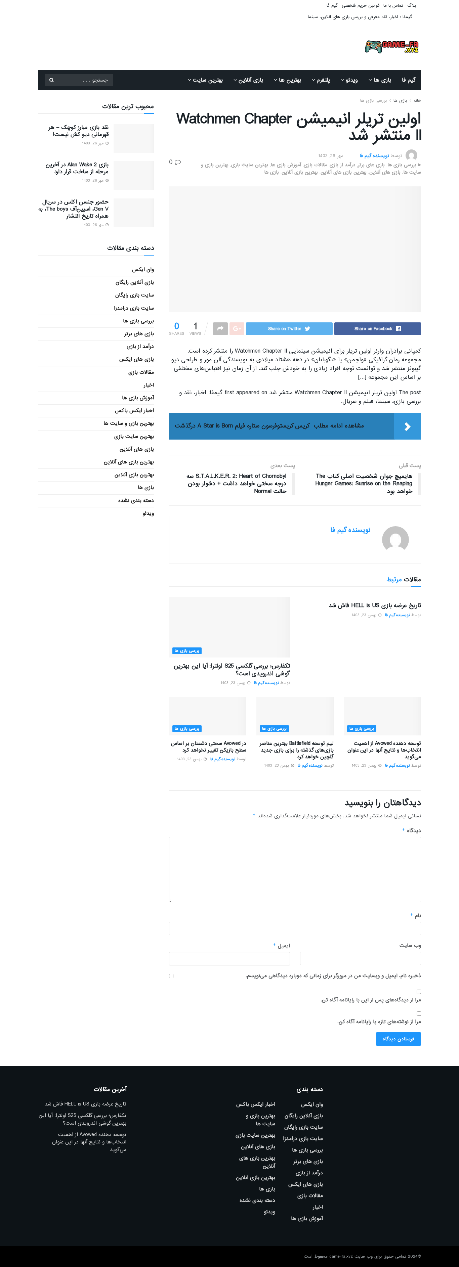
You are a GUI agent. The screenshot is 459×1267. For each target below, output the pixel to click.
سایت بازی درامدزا (134, 308)
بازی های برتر (371, 165)
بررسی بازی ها (373, 100)
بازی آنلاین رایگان (135, 282)
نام (415, 915)
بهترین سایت (208, 80)
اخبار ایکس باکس (134, 411)
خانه (417, 100)
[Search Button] (51, 80)
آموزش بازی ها (286, 165)
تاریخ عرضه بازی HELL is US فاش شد (375, 605)
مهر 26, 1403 (330, 156)
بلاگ (411, 5)
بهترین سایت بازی (249, 165)
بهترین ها (290, 80)
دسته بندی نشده (136, 501)
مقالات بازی (315, 165)
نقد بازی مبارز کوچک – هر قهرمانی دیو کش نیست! (78, 131)
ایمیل (281, 946)
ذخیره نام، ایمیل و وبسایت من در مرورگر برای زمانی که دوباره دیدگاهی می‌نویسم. (333, 976)
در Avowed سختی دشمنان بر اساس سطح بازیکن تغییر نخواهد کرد (208, 746)
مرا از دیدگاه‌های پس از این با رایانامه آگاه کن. (371, 1000)
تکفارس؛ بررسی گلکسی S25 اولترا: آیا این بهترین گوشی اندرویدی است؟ (232, 670)
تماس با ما (393, 5)
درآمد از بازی (342, 165)
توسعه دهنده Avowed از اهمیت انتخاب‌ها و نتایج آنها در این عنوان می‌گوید (384, 750)
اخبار (149, 385)
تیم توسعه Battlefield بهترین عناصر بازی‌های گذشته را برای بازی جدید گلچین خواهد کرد (297, 750)
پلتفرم (323, 80)
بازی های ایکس (136, 359)
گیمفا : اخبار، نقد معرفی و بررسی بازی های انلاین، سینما (360, 17)
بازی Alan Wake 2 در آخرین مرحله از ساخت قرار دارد (77, 168)
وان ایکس (143, 270)
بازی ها (382, 80)
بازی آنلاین (251, 80)
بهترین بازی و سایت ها (128, 423)
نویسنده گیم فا (374, 156)
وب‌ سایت (410, 945)
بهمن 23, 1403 (364, 615)
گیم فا (332, 5)
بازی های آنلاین (385, 172)
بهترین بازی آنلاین (300, 172)
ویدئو (352, 80)
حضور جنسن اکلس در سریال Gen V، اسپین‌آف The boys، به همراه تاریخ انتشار (73, 209)
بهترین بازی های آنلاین (344, 172)
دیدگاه (411, 830)
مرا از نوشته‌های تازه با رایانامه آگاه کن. (379, 1022)
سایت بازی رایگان (134, 295)
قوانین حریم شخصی (360, 5)
